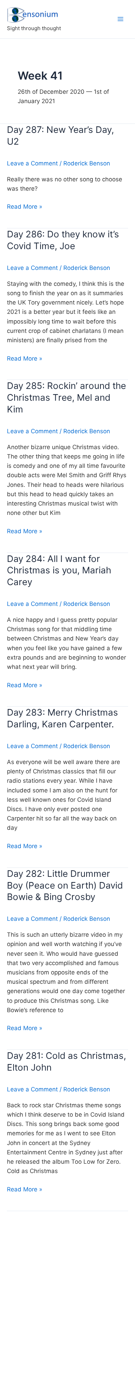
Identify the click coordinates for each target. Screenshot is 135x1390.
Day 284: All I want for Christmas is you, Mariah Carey (59, 570)
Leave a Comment (32, 163)
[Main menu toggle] (120, 19)
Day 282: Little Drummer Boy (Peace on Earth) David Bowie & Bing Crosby (65, 885)
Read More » (24, 207)
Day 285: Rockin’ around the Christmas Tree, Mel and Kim (66, 397)
